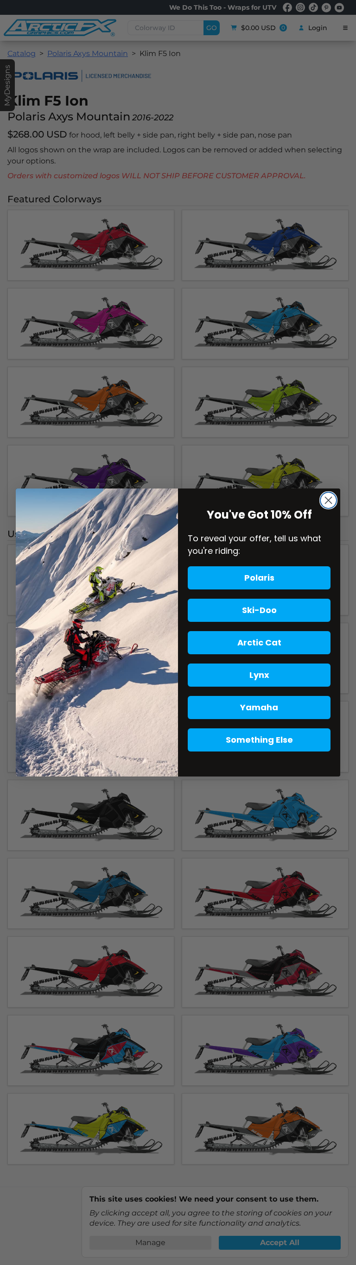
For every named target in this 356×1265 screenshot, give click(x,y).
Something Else (259, 739)
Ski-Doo (259, 610)
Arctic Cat (259, 642)
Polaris (259, 577)
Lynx (259, 675)
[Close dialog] (328, 500)
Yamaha (259, 707)
